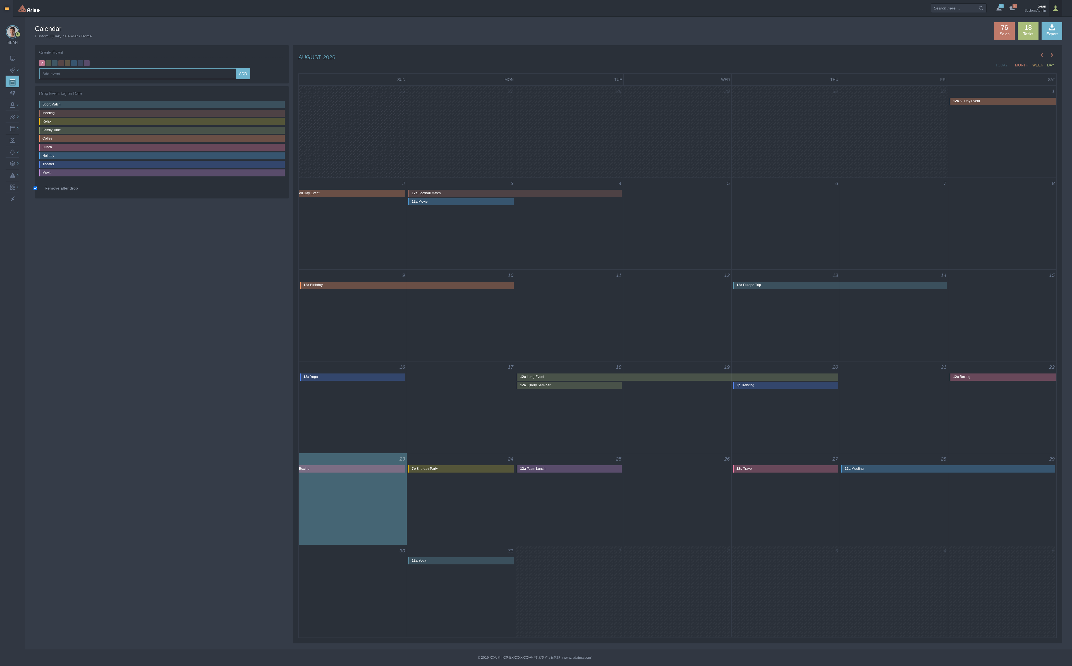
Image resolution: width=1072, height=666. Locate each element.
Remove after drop (61, 188)
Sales (1004, 30)
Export (1052, 34)
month (1021, 65)
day (1050, 65)
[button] (1055, 8)
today (1002, 65)
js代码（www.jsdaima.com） (572, 658)
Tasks (1028, 30)
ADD (243, 73)
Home (86, 36)
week (1037, 65)
